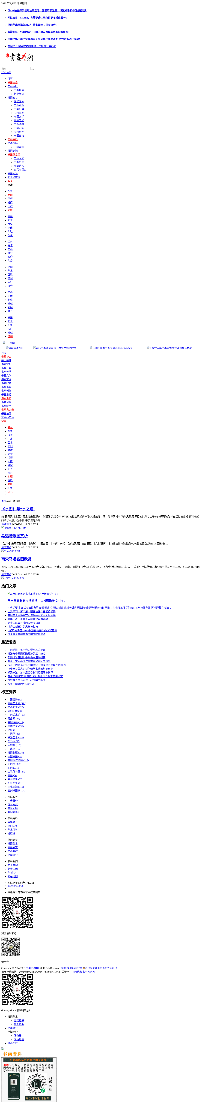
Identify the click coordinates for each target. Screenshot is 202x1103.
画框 (10, 198)
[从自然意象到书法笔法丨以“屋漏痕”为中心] (33, 593)
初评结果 (15, 783)
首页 (10, 78)
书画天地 (19, 112)
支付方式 (13, 804)
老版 (10, 210)
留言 (10, 181)
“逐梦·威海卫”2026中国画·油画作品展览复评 (32, 630)
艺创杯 (14, 764)
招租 (10, 325)
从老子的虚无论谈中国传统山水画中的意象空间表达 (37, 665)
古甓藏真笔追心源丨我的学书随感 (26, 680)
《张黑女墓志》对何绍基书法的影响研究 (30, 668)
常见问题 (13, 808)
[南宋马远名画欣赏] (12, 578)
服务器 (17, 1035)
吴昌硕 (14, 718)
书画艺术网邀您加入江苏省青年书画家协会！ (33, 25)
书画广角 (19, 109)
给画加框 (13, 1043)
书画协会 (13, 82)
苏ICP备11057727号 (71, 968)
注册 (8, 72)
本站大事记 (14, 812)
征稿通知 (16, 786)
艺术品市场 (14, 177)
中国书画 (15, 756)
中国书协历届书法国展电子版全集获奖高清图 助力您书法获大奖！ (44, 39)
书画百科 (13, 139)
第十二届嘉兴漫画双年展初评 (24, 623)
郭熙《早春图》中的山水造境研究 (26, 657)
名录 (10, 427)
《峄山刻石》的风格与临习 (23, 626)
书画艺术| (77, 972)
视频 (10, 457)
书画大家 (19, 158)
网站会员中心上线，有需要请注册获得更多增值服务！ (38, 17)
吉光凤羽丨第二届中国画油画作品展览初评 (32, 611)
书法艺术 (16, 737)
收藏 (10, 450)
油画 (13, 767)
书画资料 (13, 143)
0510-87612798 (16, 885)
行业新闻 (19, 94)
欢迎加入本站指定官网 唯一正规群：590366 (32, 46)
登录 (3, 72)
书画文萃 (13, 97)
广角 (10, 438)
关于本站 (13, 865)
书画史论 (19, 135)
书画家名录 (14, 154)
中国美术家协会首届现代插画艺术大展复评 (32, 615)
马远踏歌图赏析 (14, 536)
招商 (10, 227)
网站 (10, 307)
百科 (10, 224)
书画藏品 (6, 406)
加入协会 (19, 1024)
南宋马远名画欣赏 (16, 559)
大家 (10, 461)
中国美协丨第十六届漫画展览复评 (26, 650)
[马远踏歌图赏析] (11, 551)
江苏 (10, 241)
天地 (10, 446)
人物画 (14, 745)
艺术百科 (13, 829)
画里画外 (19, 101)
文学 (10, 454)
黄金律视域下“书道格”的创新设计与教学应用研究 (35, 676)
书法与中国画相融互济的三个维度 (26, 653)
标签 (10, 191)
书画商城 (13, 150)
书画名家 (19, 162)
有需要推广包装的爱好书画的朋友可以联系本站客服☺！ (39, 32)
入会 (10, 260)
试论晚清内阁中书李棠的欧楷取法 (26, 634)
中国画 (14, 733)
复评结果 (15, 779)
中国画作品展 (18, 760)
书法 (12, 730)
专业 (10, 299)
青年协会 (13, 822)
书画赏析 (19, 105)
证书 (10, 491)
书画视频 (19, 147)
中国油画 (16, 722)
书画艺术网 (17, 703)
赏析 (10, 435)
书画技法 (13, 173)
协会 (10, 253)
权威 (10, 303)
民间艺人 (19, 166)
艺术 (10, 220)
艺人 (10, 469)
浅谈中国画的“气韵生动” (21, 684)
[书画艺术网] (40, 60)
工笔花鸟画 (16, 771)
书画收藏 (19, 124)
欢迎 (10, 256)
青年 (10, 245)
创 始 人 (12, 872)
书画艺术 (19, 120)
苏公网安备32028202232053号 (101, 968)
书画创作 (19, 131)
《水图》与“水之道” (18, 509)
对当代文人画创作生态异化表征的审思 (29, 661)
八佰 (10, 235)
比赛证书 (19, 1020)
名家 (10, 465)
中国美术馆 (16, 714)
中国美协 (15, 699)
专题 (10, 195)
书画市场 (19, 128)
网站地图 (13, 876)
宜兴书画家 (20, 169)
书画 (10, 216)
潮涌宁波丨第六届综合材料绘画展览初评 (30, 672)
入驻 (10, 231)
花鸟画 (14, 741)
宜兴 (10, 473)
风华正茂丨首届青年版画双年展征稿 (28, 619)
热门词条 (13, 826)
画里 (10, 431)
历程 (10, 206)
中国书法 (16, 726)
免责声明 (13, 869)
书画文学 (19, 116)
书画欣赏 (13, 847)
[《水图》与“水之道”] (13, 528)
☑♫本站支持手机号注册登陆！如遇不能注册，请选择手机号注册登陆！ (47, 10)
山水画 (14, 749)
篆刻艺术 (15, 711)
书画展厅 (13, 86)
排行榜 (11, 833)
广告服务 (13, 800)
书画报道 (19, 90)
